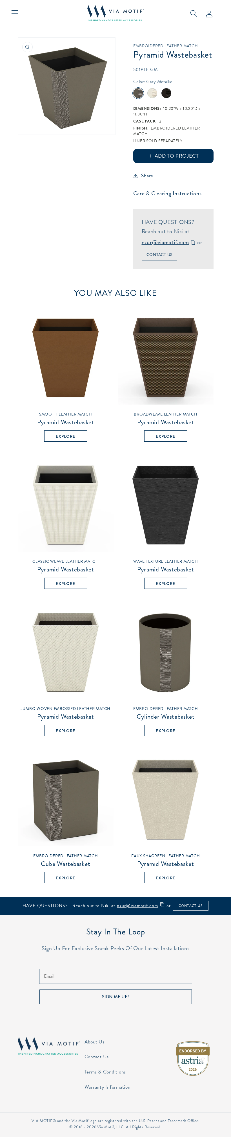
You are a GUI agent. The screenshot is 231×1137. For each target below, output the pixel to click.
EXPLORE (65, 436)
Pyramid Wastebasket (65, 418)
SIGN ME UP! (115, 996)
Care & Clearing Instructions (167, 193)
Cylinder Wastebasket (165, 713)
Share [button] (147, 175)
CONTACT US (191, 905)
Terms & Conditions (105, 1071)
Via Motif (105, 1127)
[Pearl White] (152, 93)
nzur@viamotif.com (165, 242)
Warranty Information (108, 1087)
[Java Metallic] (166, 93)
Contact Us (159, 254)
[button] (15, 13)
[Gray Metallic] (138, 93)
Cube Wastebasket (65, 860)
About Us (95, 1041)
